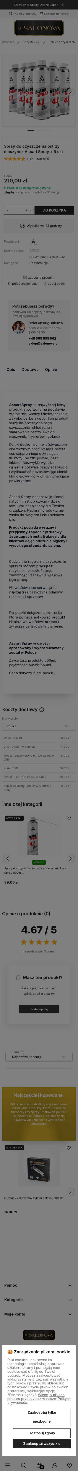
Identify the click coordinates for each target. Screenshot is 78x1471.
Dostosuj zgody (42, 1433)
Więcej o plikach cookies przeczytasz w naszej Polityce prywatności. (39, 1399)
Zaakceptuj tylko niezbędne (42, 1417)
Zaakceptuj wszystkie (41, 1443)
